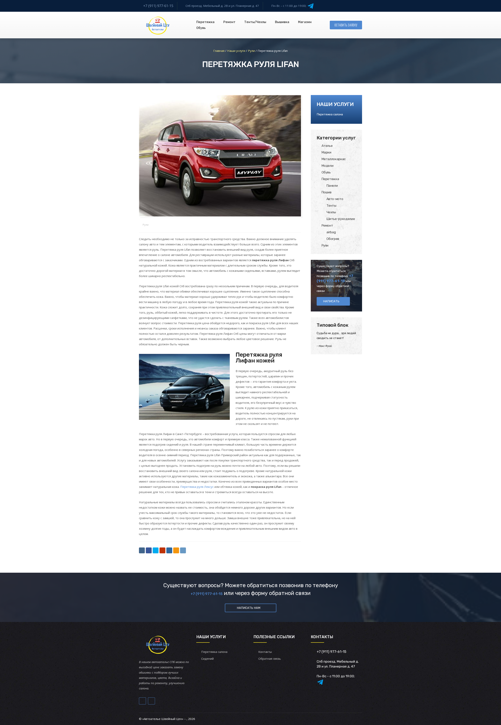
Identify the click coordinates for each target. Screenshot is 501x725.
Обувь (201, 28)
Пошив (327, 192)
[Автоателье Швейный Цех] (158, 25)
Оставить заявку (346, 25)
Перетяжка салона (330, 114)
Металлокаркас (334, 159)
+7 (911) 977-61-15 (158, 5)
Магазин (305, 22)
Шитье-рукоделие (340, 219)
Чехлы (331, 212)
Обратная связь (269, 658)
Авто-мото (334, 199)
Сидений (207, 658)
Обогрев (332, 239)
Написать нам (248, 608)
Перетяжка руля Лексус (197, 487)
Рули (146, 224)
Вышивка (282, 22)
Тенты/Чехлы (255, 22)
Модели (327, 166)
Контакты (265, 652)
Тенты (331, 205)
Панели (332, 186)
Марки (326, 152)
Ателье (327, 146)
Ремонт (327, 225)
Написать (331, 301)
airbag (331, 232)
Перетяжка (205, 22)
